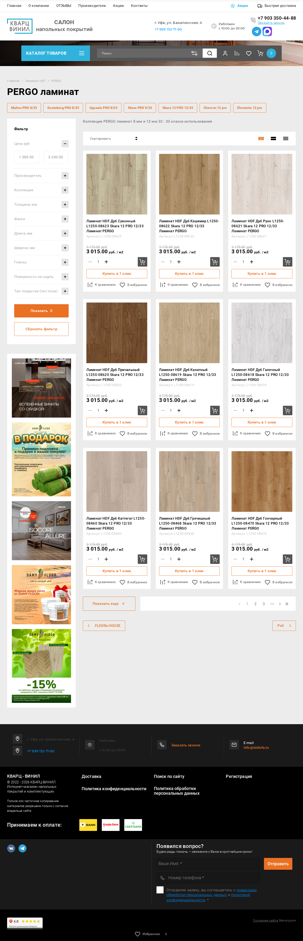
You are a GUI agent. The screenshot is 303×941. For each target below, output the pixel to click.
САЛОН (64, 22)
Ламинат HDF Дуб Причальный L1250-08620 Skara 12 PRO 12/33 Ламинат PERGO (115, 375)
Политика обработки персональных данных (177, 791)
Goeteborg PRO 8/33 (63, 108)
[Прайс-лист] (285, 138)
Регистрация (239, 776)
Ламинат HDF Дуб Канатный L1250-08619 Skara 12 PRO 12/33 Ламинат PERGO (187, 375)
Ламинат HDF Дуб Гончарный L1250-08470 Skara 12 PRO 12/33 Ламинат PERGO (260, 523)
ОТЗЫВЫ (63, 6)
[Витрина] (261, 138)
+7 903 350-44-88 (277, 18)
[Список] (273, 138)
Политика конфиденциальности (114, 788)
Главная (14, 6)
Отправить (278, 863)
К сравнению (105, 284)
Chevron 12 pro (215, 108)
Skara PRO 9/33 (140, 108)
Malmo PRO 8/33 (24, 108)
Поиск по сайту (169, 776)
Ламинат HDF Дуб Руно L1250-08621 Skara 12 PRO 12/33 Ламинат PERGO (258, 226)
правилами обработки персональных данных (211, 892)
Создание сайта (265, 920)
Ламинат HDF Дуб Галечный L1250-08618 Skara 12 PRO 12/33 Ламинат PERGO (260, 375)
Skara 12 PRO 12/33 (177, 108)
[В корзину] (142, 262)
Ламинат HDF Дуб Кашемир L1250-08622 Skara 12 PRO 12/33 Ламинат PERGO (189, 226)
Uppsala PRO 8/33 (103, 108)
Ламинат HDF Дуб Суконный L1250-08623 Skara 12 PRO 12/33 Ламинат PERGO (115, 226)
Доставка (91, 776)
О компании (38, 6)
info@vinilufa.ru (256, 747)
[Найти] (210, 53)
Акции (118, 6)
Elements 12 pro (249, 108)
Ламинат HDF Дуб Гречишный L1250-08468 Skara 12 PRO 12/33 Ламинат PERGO (187, 523)
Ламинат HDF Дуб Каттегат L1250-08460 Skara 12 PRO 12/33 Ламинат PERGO (115, 523)
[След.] (279, 603)
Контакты (139, 6)
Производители (92, 6)
